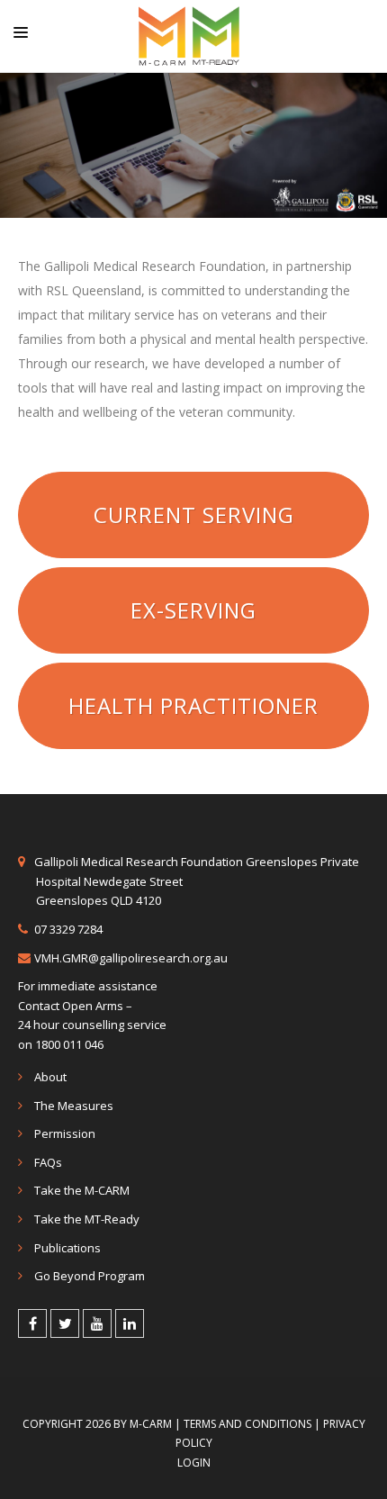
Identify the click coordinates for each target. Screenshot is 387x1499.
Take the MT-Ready (87, 1219)
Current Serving (194, 514)
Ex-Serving (193, 610)
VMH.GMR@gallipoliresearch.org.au (131, 958)
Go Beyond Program (89, 1276)
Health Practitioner (193, 705)
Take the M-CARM (82, 1190)
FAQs (48, 1162)
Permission (64, 1133)
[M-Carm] (189, 36)
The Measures (73, 1105)
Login (194, 1462)
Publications (67, 1248)
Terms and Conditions (247, 1423)
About (50, 1077)
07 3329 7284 (68, 929)
